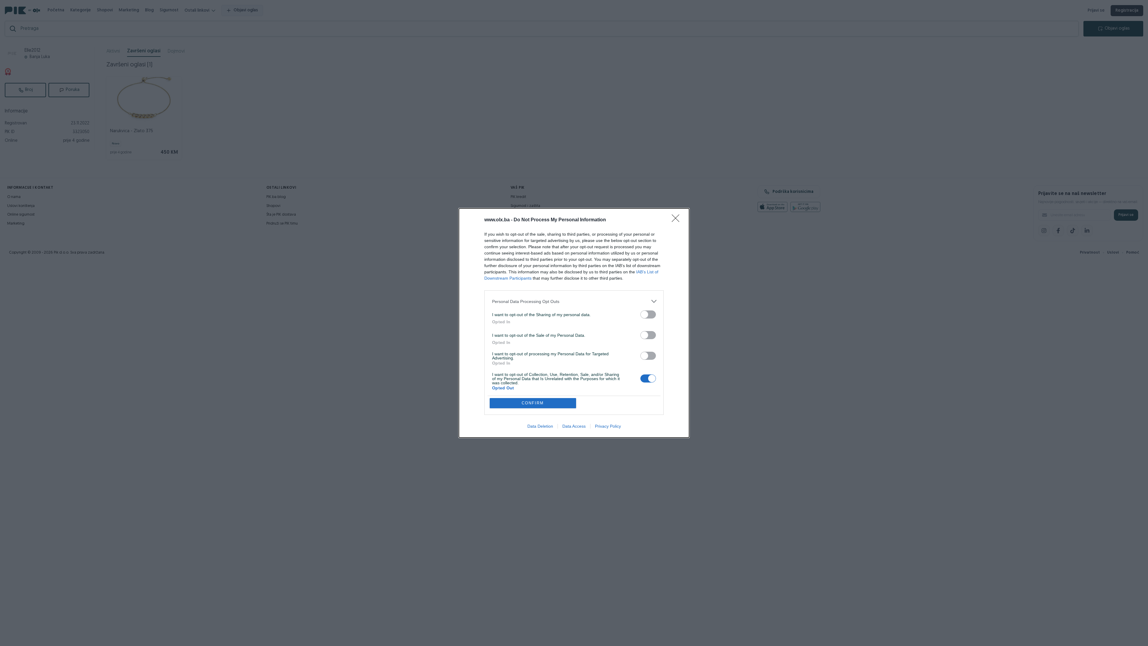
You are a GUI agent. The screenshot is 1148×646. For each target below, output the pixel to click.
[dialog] (574, 323)
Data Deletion (540, 426)
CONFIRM (533, 403)
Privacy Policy (608, 426)
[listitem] (574, 301)
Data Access (574, 426)
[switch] (648, 314)
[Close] (677, 220)
